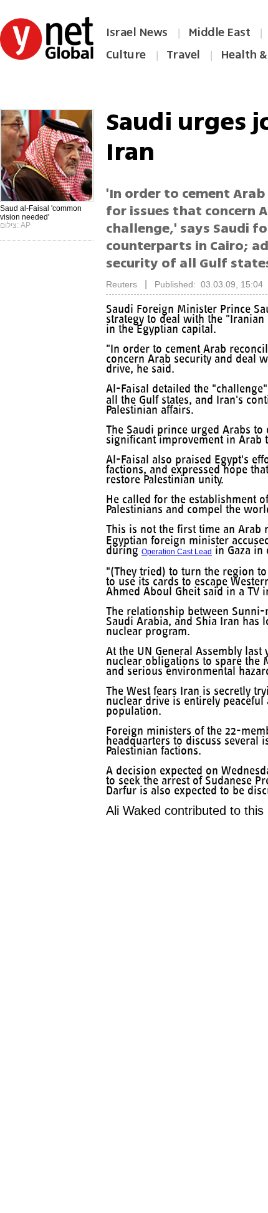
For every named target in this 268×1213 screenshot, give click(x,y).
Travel (183, 54)
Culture (126, 54)
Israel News (137, 32)
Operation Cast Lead (231, 561)
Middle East (219, 32)
